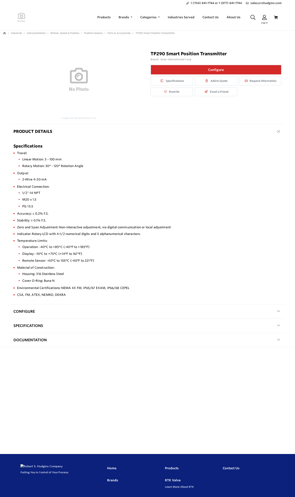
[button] (125, 17)
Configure (216, 70)
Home (111, 468)
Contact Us (231, 468)
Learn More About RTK (179, 486)
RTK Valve (173, 480)
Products (172, 468)
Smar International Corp (175, 59)
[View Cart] (275, 17)
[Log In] (264, 17)
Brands (112, 480)
